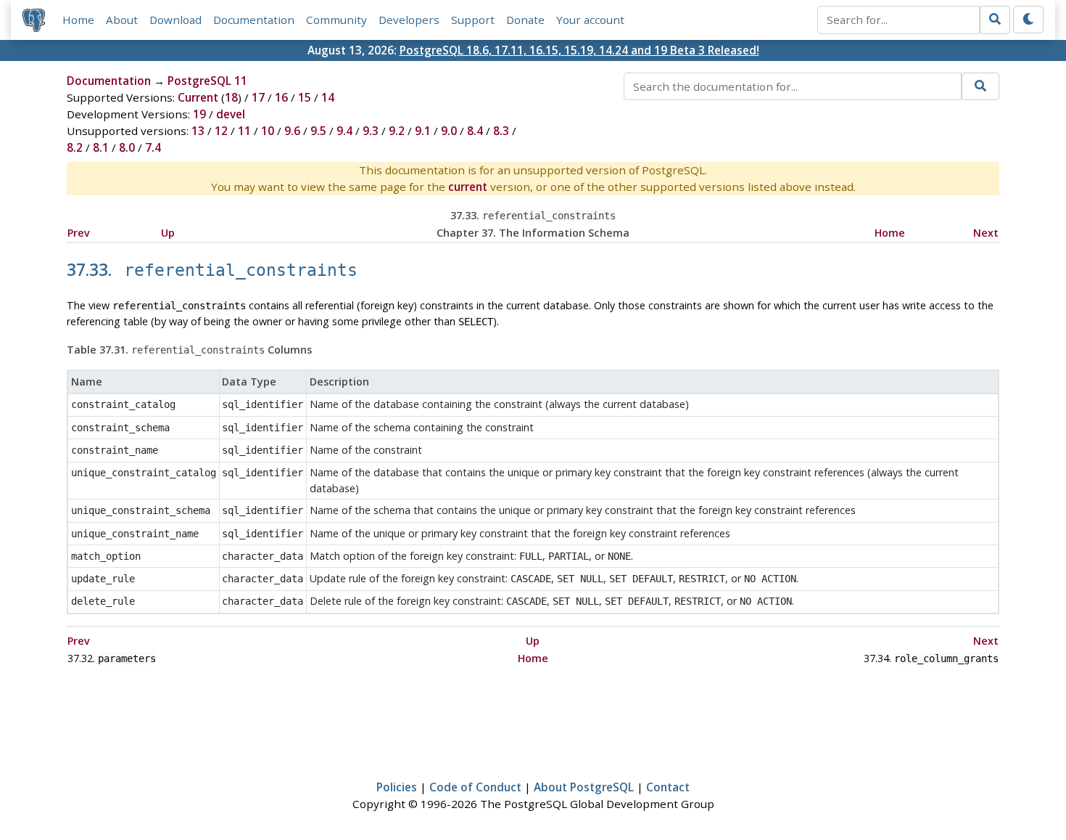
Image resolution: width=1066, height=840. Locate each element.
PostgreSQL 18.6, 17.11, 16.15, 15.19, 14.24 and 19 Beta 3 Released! (579, 50)
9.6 (292, 130)
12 (221, 130)
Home (78, 19)
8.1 (101, 147)
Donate (525, 19)
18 (231, 97)
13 (197, 130)
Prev (78, 233)
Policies (396, 787)
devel (230, 114)
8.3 (501, 130)
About (122, 19)
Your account (590, 19)
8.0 (127, 147)
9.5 (318, 130)
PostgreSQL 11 (207, 80)
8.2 (75, 147)
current (467, 186)
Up (168, 233)
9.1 (423, 130)
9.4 (344, 130)
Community (336, 19)
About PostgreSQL (584, 787)
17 (258, 97)
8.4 (475, 130)
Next (986, 233)
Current (198, 97)
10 (267, 130)
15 (304, 97)
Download (175, 19)
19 (199, 114)
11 (244, 130)
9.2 (397, 130)
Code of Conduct (475, 787)
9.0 (449, 130)
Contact (668, 787)
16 (281, 97)
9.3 (371, 130)
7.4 (153, 147)
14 (327, 97)
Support (473, 19)
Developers (409, 19)
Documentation (253, 19)
